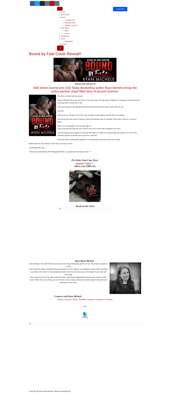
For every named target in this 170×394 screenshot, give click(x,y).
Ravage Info (65, 36)
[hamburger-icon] (60, 9)
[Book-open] (57, 3)
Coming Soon (70, 20)
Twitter (75, 299)
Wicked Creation (71, 25)
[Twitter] (37, 3)
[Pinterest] (52, 3)
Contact (64, 44)
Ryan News (65, 28)
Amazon (79, 163)
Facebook (68, 299)
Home (63, 12)
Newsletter (109, 299)
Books (63, 17)
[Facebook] (32, 3)
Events (67, 33)
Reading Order (70, 23)
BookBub (82, 299)
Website (60, 299)
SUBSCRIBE (120, 9)
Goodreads (99, 299)
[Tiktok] (47, 3)
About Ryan (65, 15)
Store (63, 39)
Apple (88, 163)
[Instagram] (42, 3)
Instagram (90, 299)
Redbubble (69, 41)
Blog (66, 31)
